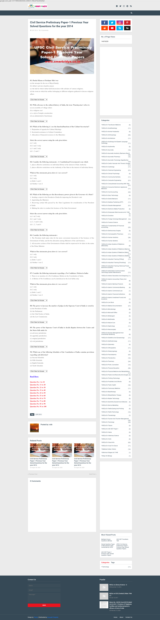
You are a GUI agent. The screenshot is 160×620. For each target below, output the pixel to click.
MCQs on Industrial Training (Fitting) (116, 259)
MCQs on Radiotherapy (116, 392)
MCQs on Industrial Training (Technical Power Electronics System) (116, 266)
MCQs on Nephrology (116, 326)
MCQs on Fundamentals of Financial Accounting (116, 226)
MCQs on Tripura (116, 425)
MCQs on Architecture (116, 138)
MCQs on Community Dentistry (116, 177)
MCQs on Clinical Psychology (116, 173)
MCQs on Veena (116, 432)
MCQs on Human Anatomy (116, 237)
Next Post (92, 474)
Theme (36, 617)
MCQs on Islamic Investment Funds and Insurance (116, 298)
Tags (113, 562)
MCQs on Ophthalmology (116, 341)
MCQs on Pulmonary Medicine (116, 388)
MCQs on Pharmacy (116, 361)
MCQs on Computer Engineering (116, 180)
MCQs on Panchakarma (116, 354)
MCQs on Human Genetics (116, 241)
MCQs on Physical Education (116, 368)
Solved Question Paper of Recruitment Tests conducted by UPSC (108, 545)
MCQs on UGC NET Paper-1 (116, 429)
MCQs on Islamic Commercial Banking (116, 287)
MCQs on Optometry (116, 344)
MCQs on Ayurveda (116, 150)
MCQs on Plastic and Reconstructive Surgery (116, 375)
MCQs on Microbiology (116, 309)
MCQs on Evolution (116, 216)
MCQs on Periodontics (116, 358)
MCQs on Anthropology (116, 135)
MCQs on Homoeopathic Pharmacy (116, 234)
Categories (105, 562)
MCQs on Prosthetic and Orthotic (116, 381)
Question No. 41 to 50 (37, 393)
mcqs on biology (116, 456)
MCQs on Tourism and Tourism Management (116, 419)
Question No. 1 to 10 (37, 382)
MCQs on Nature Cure (116, 323)
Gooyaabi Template (52, 617)
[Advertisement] (62, 552)
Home (115, 617)
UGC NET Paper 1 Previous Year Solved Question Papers (107, 553)
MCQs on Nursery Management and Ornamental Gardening (116, 333)
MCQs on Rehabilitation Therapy (116, 395)
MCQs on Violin (116, 439)
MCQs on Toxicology (116, 422)
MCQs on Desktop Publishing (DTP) (116, 202)
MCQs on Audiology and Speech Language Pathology (116, 142)
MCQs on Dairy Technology (116, 195)
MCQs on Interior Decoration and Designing (116, 276)
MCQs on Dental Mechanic (116, 199)
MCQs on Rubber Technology (116, 398)
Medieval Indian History (116, 449)
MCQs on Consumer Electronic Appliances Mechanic (116, 187)
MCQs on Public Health (116, 385)
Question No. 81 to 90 (37, 404)
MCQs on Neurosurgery (116, 329)
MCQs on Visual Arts (116, 442)
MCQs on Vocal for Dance (116, 446)
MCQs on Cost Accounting (116, 192)
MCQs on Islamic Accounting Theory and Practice (116, 280)
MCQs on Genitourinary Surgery (116, 231)
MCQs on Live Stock (116, 302)
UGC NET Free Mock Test (122, 540)
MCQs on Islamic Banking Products (116, 284)
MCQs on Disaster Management (116, 205)
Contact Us (128, 617)
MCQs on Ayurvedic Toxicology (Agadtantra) (116, 160)
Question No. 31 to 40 (37, 390)
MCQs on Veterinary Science (116, 435)
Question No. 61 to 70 (37, 398)
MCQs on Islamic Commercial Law (116, 291)
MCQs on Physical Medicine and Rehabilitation (116, 372)
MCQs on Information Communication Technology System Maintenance (116, 271)
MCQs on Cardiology (116, 167)
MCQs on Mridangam (116, 316)
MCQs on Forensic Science (116, 222)
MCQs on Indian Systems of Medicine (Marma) (116, 249)
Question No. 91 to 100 (38, 406)
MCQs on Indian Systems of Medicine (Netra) (116, 253)
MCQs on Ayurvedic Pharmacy (116, 157)
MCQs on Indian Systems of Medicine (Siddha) (116, 256)
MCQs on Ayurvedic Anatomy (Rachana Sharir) (116, 154)
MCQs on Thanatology (116, 415)
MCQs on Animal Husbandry (116, 131)
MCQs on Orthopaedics (116, 348)
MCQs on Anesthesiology (116, 128)
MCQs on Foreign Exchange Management (116, 219)
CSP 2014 (35, 30)
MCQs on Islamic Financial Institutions (116, 294)
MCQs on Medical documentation (116, 306)
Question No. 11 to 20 (37, 384)
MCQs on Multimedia (116, 319)
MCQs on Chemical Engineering (116, 170)
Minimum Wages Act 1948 (116, 452)
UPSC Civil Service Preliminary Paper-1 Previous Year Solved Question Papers (122, 546)
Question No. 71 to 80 (37, 401)
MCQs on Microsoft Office (116, 312)
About (121, 617)
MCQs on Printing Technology (116, 378)
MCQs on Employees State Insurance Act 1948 (116, 212)
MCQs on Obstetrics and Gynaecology (116, 338)
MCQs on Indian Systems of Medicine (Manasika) (116, 245)
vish (50, 425)
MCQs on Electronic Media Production (116, 209)
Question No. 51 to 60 (37, 395)
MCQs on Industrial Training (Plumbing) (116, 262)
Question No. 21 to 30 (37, 387)
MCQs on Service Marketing (116, 405)
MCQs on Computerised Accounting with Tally (116, 184)
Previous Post (33, 474)
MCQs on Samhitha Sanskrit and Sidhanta (116, 402)
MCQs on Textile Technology (116, 412)
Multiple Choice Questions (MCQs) (106, 540)
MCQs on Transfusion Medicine (116, 125)
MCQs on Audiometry (116, 146)
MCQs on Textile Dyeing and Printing (116, 408)
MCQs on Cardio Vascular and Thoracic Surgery (116, 164)
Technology (116, 567)
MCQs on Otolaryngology (116, 351)
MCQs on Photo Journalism (116, 365)
